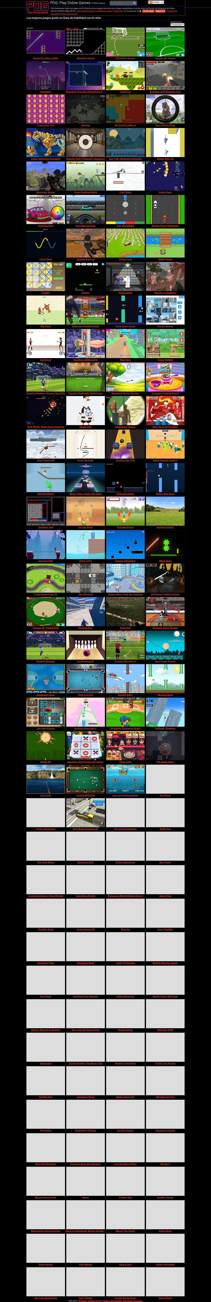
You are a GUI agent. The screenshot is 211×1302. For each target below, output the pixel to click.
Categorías (118, 11)
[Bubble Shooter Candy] (165, 946)
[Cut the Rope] (85, 511)
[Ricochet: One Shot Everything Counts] (85, 75)
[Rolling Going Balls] (85, 712)
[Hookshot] (45, 75)
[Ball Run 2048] (165, 1013)
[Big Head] (45, 310)
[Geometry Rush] (85, 1080)
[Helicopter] (45, 1047)
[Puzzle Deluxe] (165, 310)
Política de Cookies (69, 14)
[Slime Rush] (165, 1214)
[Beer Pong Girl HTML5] (165, 410)
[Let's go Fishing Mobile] (125, 779)
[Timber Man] (125, 1181)
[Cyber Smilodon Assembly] (45, 142)
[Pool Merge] (85, 1248)
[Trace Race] (45, 243)
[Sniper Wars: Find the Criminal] (125, 578)
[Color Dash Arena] (125, 310)
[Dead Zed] (125, 611)
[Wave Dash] (165, 544)
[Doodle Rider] (125, 678)
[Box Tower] (165, 846)
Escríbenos (138, 1301)
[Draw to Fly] (85, 544)
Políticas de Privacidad (112, 1301)
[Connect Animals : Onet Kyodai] (45, 879)
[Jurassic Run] (45, 544)
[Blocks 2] (165, 1147)
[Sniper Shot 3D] (165, 142)
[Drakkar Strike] (165, 1181)
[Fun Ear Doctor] (125, 1114)
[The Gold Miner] (45, 846)
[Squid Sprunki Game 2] (165, 444)
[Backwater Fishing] (85, 1114)
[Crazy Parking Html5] (85, 176)
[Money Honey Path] (45, 1181)
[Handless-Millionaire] (85, 343)
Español (157, 2)
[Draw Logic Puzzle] (165, 645)
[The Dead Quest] (165, 745)
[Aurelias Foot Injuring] (85, 980)
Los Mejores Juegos (104, 11)
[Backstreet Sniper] (125, 410)
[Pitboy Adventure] (125, 846)
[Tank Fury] (125, 75)
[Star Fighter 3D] (45, 444)
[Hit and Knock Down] (125, 812)
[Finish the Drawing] (125, 1281)
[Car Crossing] (85, 578)
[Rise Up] (125, 913)
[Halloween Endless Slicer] (165, 578)
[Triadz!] (45, 276)
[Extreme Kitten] (125, 511)
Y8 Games (82, 1301)
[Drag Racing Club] (85, 209)
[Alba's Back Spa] (125, 980)
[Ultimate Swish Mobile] (165, 611)
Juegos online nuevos (85, 11)
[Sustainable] (125, 276)
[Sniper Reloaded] (165, 1248)
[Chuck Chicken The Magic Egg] (85, 1047)
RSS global (127, 1301)
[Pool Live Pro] (85, 678)
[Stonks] (85, 276)
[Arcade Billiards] (85, 779)
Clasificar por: (176, 22)
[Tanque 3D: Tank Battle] (45, 611)
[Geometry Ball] (85, 846)
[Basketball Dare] (45, 678)
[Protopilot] (45, 1114)
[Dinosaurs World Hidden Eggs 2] (125, 879)
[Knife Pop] (165, 812)
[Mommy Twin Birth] (125, 1047)
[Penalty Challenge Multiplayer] (85, 377)
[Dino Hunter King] (165, 109)
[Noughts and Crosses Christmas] (85, 745)
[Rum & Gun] (125, 1248)
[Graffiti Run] (45, 1080)
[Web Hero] (125, 343)
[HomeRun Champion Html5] (125, 712)
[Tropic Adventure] (45, 812)
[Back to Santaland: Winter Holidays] (85, 1214)
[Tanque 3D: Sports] (165, 42)
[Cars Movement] (125, 209)
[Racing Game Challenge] (165, 209)
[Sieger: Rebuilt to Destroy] (45, 1013)
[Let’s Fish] (45, 779)
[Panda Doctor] (125, 1013)
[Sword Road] (165, 1281)
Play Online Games (37, 12)
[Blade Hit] (45, 745)
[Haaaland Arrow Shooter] (125, 377)
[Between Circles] (165, 1080)
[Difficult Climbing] (165, 712)
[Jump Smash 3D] (85, 913)
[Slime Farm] (125, 243)
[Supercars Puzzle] (165, 1114)
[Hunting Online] (165, 511)
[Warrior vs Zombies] (165, 276)
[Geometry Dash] (125, 477)
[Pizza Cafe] (125, 745)
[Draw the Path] (85, 444)
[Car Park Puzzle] (45, 712)
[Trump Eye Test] (45, 109)
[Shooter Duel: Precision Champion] (85, 142)
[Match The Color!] (125, 1214)
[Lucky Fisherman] (125, 946)
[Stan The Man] (165, 913)
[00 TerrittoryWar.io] (125, 109)
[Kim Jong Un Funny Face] (85, 1013)
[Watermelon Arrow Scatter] (45, 1214)
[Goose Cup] (85, 410)
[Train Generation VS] (45, 578)
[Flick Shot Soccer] (125, 42)
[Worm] (85, 1181)
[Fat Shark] (165, 779)
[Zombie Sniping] (85, 243)
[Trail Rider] (125, 176)
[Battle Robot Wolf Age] (165, 980)
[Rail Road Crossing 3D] (85, 812)
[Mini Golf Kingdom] (45, 1147)
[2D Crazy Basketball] (45, 1281)
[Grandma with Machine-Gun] (165, 75)
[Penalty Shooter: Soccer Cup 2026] (45, 377)
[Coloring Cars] (45, 209)
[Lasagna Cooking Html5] (165, 377)
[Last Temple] (85, 1281)
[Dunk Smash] (45, 1248)
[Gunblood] (45, 343)
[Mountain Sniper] (45, 176)
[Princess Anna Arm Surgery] (85, 1147)
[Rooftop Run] (85, 611)
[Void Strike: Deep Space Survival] (45, 410)
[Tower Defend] (165, 343)
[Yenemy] (85, 109)
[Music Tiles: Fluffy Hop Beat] (85, 477)
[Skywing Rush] (165, 678)
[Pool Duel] (45, 980)
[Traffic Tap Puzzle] (165, 1047)
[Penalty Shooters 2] (125, 645)
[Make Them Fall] (125, 1080)
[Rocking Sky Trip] (125, 444)
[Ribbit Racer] (165, 243)
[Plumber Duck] (45, 913)
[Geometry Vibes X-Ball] (45, 42)
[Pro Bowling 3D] (85, 645)
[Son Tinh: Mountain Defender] (125, 142)
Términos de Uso (95, 1301)
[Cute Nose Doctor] (85, 879)
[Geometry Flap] (45, 946)
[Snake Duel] (165, 176)
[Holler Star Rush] (165, 477)
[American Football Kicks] (85, 310)
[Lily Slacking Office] (125, 1147)
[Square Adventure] (125, 544)
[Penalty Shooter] (45, 645)
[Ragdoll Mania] (45, 477)
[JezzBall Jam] (45, 511)
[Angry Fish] (165, 879)
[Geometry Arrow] (85, 42)
